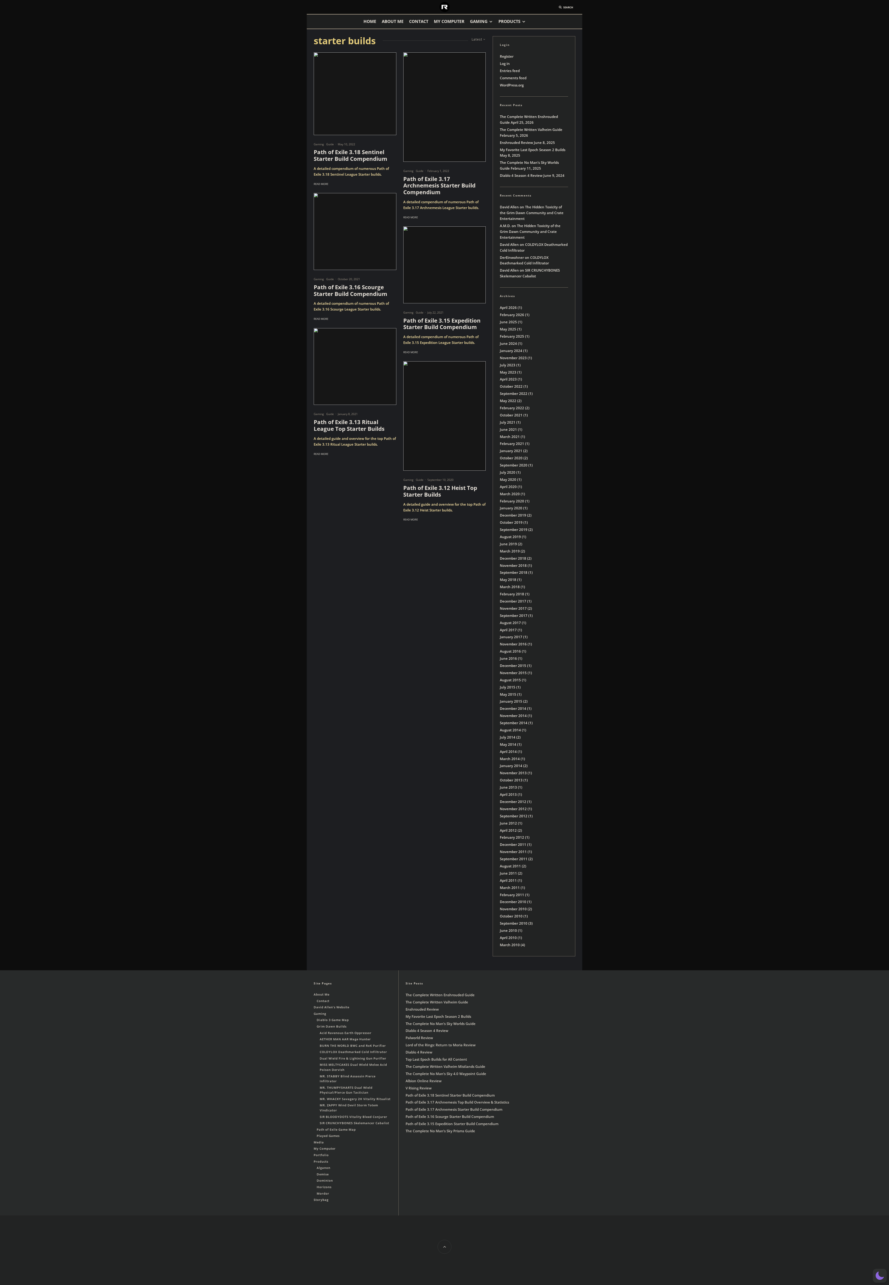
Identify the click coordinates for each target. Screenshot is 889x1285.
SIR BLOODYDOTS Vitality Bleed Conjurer (353, 1117)
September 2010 (513, 923)
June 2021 (508, 429)
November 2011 (513, 851)
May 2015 (508, 694)
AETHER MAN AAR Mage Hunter (345, 1039)
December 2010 (513, 901)
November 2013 (513, 773)
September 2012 (513, 816)
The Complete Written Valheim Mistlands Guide (445, 1066)
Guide (330, 144)
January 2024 (511, 350)
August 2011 (510, 866)
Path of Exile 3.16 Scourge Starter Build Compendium (350, 290)
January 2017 (511, 637)
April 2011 (508, 880)
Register (506, 56)
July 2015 (507, 687)
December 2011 (513, 844)
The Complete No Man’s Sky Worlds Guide (441, 1023)
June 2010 (508, 930)
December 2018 (513, 558)
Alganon (323, 1168)
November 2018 (513, 565)
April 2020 (508, 486)
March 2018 (510, 586)
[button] (880, 1276)
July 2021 (507, 422)
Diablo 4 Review (419, 1052)
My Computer (449, 21)
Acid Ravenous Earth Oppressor (346, 1033)
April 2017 (508, 630)
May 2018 (508, 579)
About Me (393, 21)
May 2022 (508, 400)
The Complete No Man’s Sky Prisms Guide (440, 1131)
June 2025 (508, 322)
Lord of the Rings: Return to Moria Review (441, 1045)
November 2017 (513, 608)
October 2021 (511, 415)
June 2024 (508, 343)
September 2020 (513, 465)
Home (369, 21)
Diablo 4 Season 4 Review (521, 175)
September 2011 (513, 859)
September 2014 (513, 722)
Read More (321, 184)
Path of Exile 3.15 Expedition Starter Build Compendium (442, 324)
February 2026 (512, 314)
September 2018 (513, 572)
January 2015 (511, 701)
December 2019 (513, 515)
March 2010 (510, 944)
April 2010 (508, 937)
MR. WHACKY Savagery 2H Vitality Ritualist (355, 1099)
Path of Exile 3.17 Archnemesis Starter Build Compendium (439, 186)
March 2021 (510, 436)
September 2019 (513, 529)
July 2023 (507, 365)
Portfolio (321, 1155)
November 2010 (513, 909)
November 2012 (513, 808)
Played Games (328, 1136)
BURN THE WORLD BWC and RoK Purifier (353, 1046)
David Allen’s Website (331, 1007)
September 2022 (513, 393)
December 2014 (513, 708)
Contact (418, 21)
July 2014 (507, 737)
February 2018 (512, 594)
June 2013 (508, 787)
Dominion (325, 1180)
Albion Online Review (423, 1081)
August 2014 (510, 730)
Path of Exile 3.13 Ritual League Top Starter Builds (349, 425)
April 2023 (508, 379)
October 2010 (511, 916)
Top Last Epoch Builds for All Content (436, 1059)
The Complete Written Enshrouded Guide (440, 995)
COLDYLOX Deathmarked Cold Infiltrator (353, 1052)
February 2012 (512, 837)
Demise (323, 1174)
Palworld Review (419, 1037)
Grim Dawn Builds (332, 1026)
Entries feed (510, 70)
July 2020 (507, 472)
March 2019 (510, 551)
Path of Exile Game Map (336, 1129)
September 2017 (513, 615)
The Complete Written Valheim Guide (531, 129)
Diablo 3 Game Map (333, 1020)
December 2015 (513, 665)
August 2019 (510, 536)
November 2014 (513, 715)
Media (319, 1142)
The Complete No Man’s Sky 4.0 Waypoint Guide (446, 1073)
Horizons (324, 1187)
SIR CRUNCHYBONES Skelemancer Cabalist (354, 1123)
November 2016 (513, 644)
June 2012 (508, 823)
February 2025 (512, 336)
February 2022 (512, 408)
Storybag (321, 1200)
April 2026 (508, 307)
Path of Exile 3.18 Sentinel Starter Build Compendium (350, 155)
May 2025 (508, 329)
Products (509, 21)
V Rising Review (419, 1088)
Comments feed (513, 78)
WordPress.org (512, 85)
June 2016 (508, 658)
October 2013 (511, 780)
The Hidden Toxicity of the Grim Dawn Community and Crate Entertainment (531, 213)
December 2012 (513, 801)
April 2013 (508, 794)
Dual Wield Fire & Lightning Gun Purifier (353, 1058)
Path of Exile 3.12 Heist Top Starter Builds (440, 491)
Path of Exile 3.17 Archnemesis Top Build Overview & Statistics (457, 1102)
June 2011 (508, 873)
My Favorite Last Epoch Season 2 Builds (532, 149)
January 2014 (511, 765)
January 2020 (511, 508)
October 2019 (511, 522)
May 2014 (508, 744)
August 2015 (510, 680)
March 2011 (510, 887)
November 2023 (513, 357)
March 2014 (510, 758)
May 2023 (508, 372)
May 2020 (508, 479)
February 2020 (512, 501)
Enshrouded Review (516, 142)
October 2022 (511, 386)
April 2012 (508, 830)
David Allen (509, 207)
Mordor (323, 1193)
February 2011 (512, 894)
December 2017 (513, 601)
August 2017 (510, 622)
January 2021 (511, 450)
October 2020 (511, 458)
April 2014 (508, 751)
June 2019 (508, 544)
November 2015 (513, 672)
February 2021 (512, 443)
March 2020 (510, 494)
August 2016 (510, 651)
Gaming (479, 21)
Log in (505, 63)
